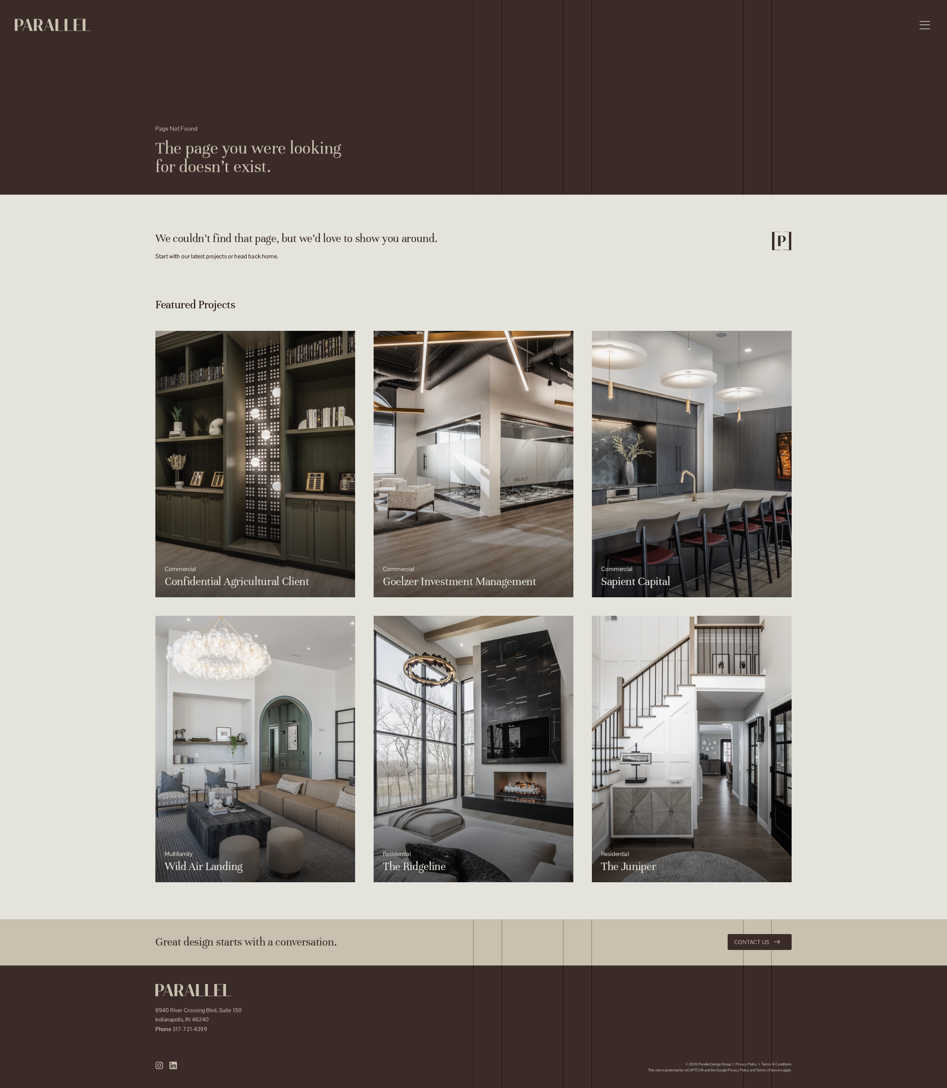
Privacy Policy (746, 1064)
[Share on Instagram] (159, 1065)
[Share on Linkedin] (173, 1065)
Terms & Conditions (776, 1064)
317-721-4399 (181, 1028)
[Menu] (924, 25)
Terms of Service (769, 1070)
